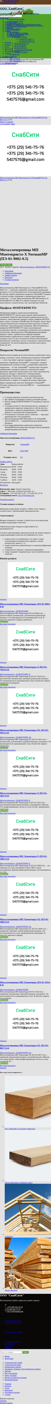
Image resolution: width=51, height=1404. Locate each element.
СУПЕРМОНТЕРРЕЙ (23, 50)
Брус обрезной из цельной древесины (20, 1129)
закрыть (3, 1068)
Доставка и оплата (12, 1342)
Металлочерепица (18, 59)
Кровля (8, 59)
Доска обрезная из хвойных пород (18, 1183)
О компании (10, 1344)
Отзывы (8, 1348)
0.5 (21, 457)
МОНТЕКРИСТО (21, 44)
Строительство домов (13, 1332)
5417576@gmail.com (11, 5)
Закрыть (3, 599)
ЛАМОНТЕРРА (22, 611)
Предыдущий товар (8, 64)
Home (2, 59)
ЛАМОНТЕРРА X (26, 39)
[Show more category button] (7, 38)
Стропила (9, 1236)
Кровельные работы (13, 1323)
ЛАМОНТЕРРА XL (27, 42)
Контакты (9, 277)
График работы (11, 275)
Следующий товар (7, 124)
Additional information (13, 273)
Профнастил (14, 54)
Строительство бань (13, 1321)
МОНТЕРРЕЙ (20, 46)
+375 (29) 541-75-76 (10, 1)
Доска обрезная (11, 1290)
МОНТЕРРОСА (20, 48)
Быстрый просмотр (8, 624)
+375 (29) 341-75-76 (8, 3)
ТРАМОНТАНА (21, 52)
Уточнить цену (6, 265)
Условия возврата (12, 280)
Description (9, 271)
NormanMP (24, 444)
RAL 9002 (24, 451)
